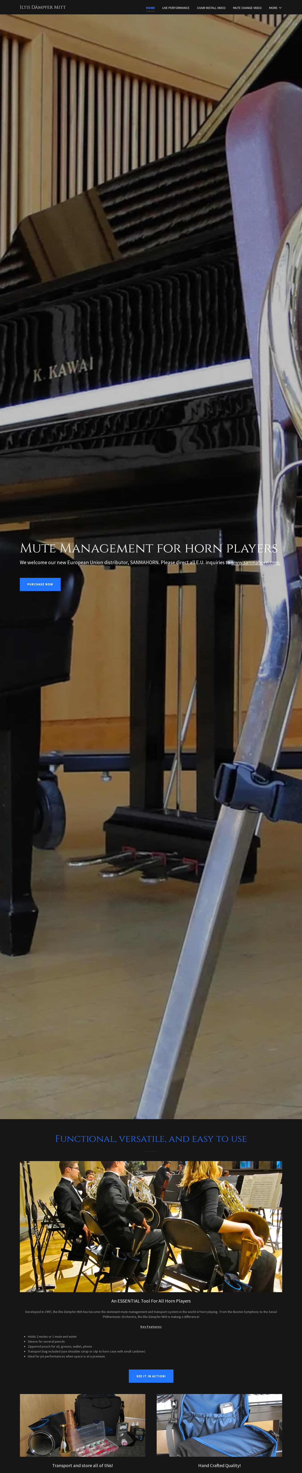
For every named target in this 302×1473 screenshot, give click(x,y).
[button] (275, 8)
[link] (43, 7)
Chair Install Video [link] (211, 8)
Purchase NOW (40, 584)
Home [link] (150, 8)
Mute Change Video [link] (247, 8)
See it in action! (151, 1376)
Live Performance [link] (175, 8)
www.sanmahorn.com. (256, 562)
